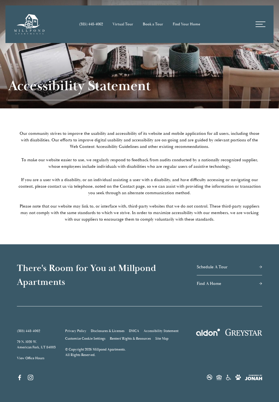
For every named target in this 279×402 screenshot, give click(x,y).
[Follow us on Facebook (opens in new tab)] (19, 377)
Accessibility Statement (161, 331)
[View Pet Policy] (238, 377)
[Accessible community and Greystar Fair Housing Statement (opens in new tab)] (228, 377)
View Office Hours (30, 358)
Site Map (161, 338)
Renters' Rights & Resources (130, 338)
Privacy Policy (75, 331)
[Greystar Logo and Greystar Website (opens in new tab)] (243, 332)
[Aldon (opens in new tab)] (208, 332)
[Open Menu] (260, 24)
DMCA (134, 331)
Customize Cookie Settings (85, 338)
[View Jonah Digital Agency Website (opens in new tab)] (253, 377)
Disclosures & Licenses (108, 331)
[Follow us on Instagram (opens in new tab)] (30, 377)
